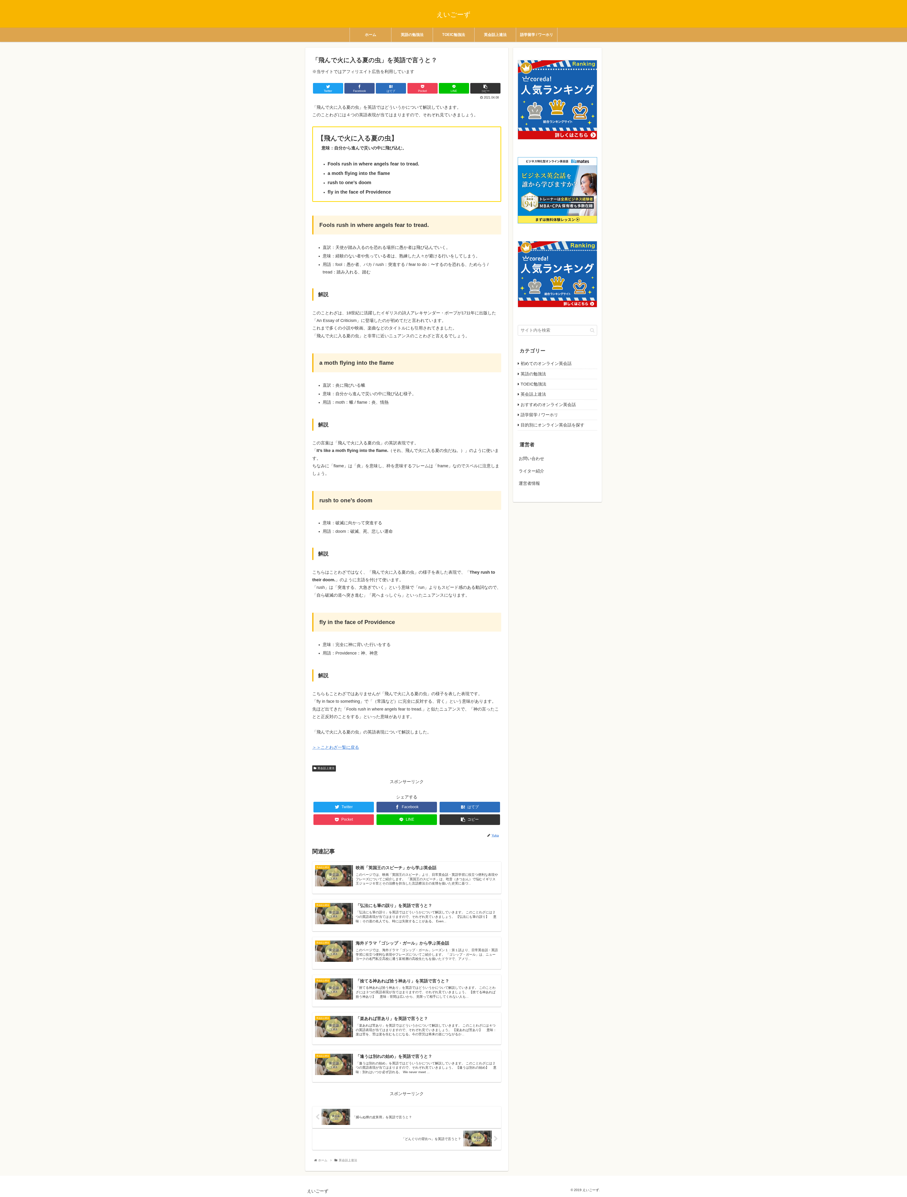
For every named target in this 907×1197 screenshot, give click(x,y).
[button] (592, 330)
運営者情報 (529, 483)
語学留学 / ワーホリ (539, 414)
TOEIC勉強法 (533, 384)
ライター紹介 (531, 471)
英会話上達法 (325, 768)
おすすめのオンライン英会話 (548, 404)
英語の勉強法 (533, 374)
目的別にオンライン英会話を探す (552, 425)
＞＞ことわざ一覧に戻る (335, 747)
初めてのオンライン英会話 (546, 363)
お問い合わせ (531, 458)
